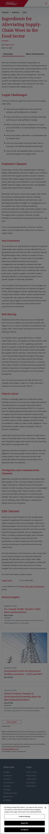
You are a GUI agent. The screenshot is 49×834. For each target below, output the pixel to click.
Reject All (24, 823)
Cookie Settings (24, 816)
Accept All (24, 830)
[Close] (45, 807)
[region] (24, 819)
